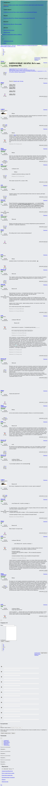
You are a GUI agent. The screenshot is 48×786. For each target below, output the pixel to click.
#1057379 (45, 213)
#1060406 (45, 571)
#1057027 (45, 146)
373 (6, 175)
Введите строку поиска (5, 727)
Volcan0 (15, 81)
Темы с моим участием (18, 12)
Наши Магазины (7, 24)
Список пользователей (28, 12)
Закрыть (2, 641)
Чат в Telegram (15, 18)
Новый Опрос (37, 58)
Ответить (36, 60)
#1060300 (45, 534)
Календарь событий (8, 18)
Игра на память (18, 24)
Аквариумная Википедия (7, 771)
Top (1, 784)
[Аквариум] (11, 34)
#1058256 (45, 282)
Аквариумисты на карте (24, 18)
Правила (35, 12)
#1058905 (45, 356)
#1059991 (45, 497)
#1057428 (45, 227)
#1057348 (45, 198)
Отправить (7, 641)
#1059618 (45, 419)
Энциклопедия (22, 4)
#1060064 (45, 519)
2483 (6, 124)
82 (3, 54)
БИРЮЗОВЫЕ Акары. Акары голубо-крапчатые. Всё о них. (22, 70)
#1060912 (45, 592)
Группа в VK (32, 18)
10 (5, 280)
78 (3, 49)
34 (5, 160)
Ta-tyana (21, 81)
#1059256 (45, 378)
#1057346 (45, 183)
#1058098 (45, 267)
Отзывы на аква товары (13, 4)
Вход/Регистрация (10, 30)
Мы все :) (13, 24)
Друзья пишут (7, 744)
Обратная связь (7, 32)
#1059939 (45, 468)
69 (5, 72)
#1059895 (45, 438)
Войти (5, 43)
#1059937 (45, 453)
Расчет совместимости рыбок (31, 4)
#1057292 (45, 162)
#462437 (45, 79)
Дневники (6, 4)
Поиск (5, 30)
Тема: (1, 625)
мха (16, 345)
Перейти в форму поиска (5, 733)
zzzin (18, 81)
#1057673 (45, 242)
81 (3, 53)
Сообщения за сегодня (8, 12)
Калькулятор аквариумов (7, 775)
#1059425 (45, 403)
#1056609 (45, 97)
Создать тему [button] (37, 57)
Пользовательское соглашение (8, 777)
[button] (2, 61)
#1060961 (45, 617)
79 (3, 50)
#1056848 (45, 126)
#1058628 (45, 313)
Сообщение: (3, 640)
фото (15, 134)
